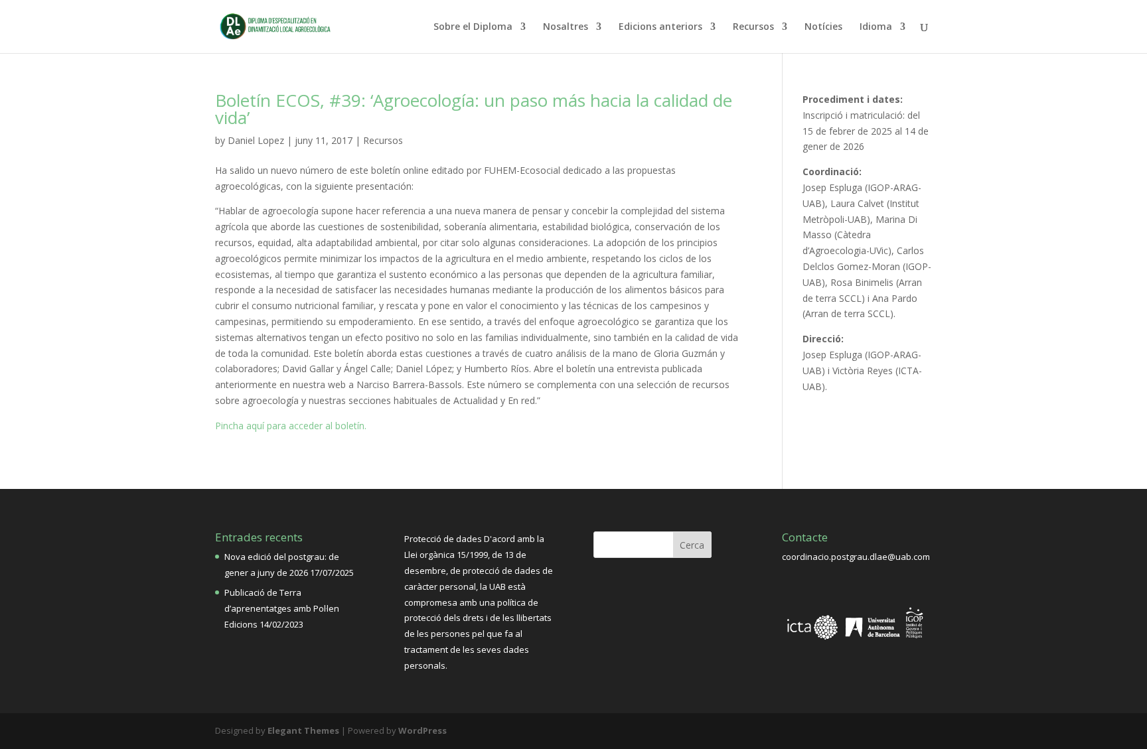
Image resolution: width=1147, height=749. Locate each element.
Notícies (823, 27)
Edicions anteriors (660, 27)
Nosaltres (565, 27)
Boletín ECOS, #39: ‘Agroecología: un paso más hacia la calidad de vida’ (473, 108)
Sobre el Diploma (472, 27)
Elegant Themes (303, 730)
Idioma (876, 27)
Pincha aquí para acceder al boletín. (290, 425)
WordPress (422, 730)
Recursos (753, 27)
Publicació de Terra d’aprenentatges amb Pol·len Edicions (281, 608)
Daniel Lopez (256, 140)
